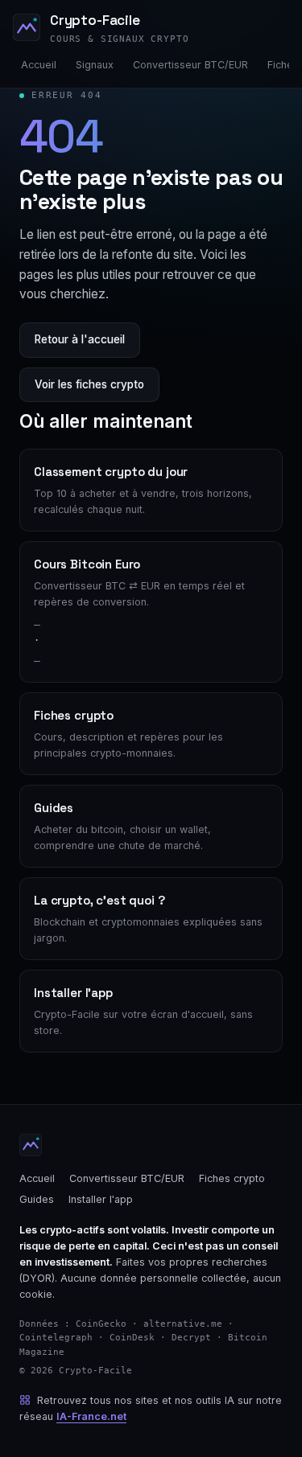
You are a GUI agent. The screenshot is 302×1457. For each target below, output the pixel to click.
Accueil (38, 65)
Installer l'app (100, 1199)
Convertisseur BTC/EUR (190, 65)
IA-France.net (91, 1416)
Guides (36, 1199)
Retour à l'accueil (80, 339)
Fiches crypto (232, 1178)
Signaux (95, 65)
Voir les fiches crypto (89, 384)
